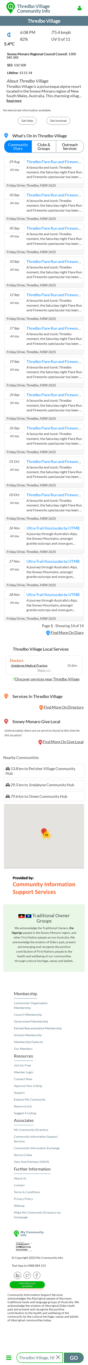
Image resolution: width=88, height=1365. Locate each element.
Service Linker (23, 1155)
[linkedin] (17, 1275)
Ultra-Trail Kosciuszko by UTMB (53, 528)
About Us (20, 1178)
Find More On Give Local (63, 741)
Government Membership (31, 1021)
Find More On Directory (63, 707)
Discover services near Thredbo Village (47, 679)
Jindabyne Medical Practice (29, 665)
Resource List (23, 1106)
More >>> (44, 670)
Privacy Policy (23, 1199)
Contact (19, 1185)
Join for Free (22, 1065)
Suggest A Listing (25, 1113)
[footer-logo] (44, 1233)
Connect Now (23, 1079)
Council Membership (28, 1014)
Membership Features (28, 1042)
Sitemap (19, 1205)
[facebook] (37, 1275)
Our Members (23, 1048)
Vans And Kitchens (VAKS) (31, 1161)
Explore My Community (29, 1099)
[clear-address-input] (58, 1358)
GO (74, 1358)
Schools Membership (28, 1035)
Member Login (23, 1072)
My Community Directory (31, 1129)
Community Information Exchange (37, 1148)
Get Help (27, 120)
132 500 (20, 65)
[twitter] (27, 1275)
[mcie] (44, 1246)
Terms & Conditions (27, 1192)
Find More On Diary (67, 632)
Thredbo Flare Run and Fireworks (54, 161)
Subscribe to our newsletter (27, 1284)
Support (19, 1092)
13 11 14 (25, 73)
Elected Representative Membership (38, 1028)
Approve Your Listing (28, 1086)
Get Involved (58, 120)
